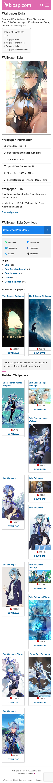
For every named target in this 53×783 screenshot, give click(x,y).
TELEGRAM (12, 248)
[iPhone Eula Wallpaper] (40, 677)
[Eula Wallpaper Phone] (13, 677)
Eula (7, 264)
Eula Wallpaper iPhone (39, 597)
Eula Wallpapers (10, 212)
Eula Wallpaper (9, 478)
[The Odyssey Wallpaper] (13, 323)
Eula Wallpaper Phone (12, 654)
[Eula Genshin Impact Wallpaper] (13, 408)
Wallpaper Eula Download (17, 49)
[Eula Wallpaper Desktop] (40, 576)
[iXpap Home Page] (17, 4)
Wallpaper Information (15, 42)
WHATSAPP (11, 242)
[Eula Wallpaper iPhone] (40, 620)
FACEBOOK (33, 248)
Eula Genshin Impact (16, 269)
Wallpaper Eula (12, 39)
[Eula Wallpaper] (13, 500)
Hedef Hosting (18, 780)
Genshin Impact (13, 281)
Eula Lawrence (13, 273)
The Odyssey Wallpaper (13, 296)
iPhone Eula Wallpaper (39, 654)
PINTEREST (33, 254)
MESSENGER (34, 242)
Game (8, 277)
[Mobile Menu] (47, 5)
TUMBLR (10, 254)
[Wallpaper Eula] (26, 96)
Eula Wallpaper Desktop (36, 566)
